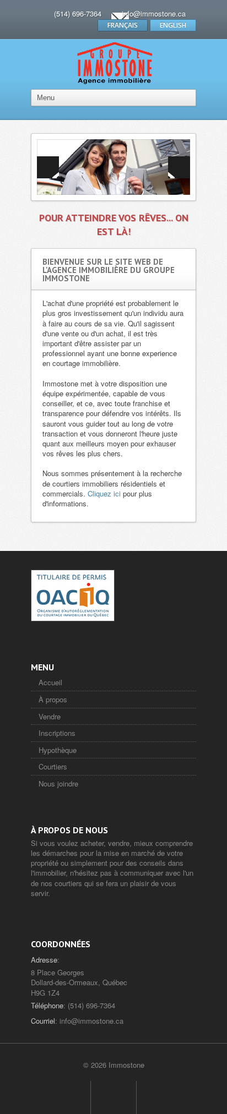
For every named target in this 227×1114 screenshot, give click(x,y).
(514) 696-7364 (77, 13)
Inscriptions (57, 733)
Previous (48, 167)
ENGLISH (173, 25)
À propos (53, 699)
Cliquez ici (104, 493)
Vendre (50, 716)
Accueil (50, 682)
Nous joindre (58, 783)
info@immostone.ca (154, 13)
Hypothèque (58, 750)
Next (179, 167)
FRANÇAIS (122, 25)
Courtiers (53, 766)
